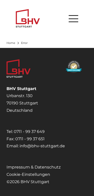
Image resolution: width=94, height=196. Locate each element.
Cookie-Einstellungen (28, 174)
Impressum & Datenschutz (34, 167)
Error (24, 43)
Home (11, 43)
